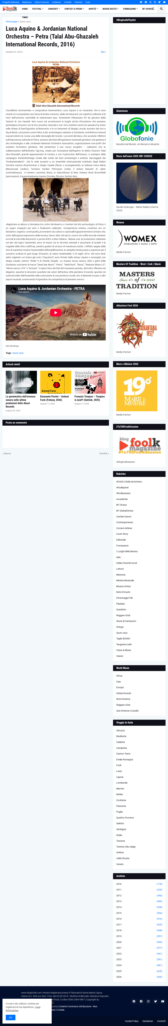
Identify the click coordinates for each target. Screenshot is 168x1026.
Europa (120, 687)
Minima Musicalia (125, 580)
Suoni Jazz (25, 21)
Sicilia (119, 835)
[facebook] (141, 2)
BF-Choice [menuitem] (147, 9)
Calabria (120, 742)
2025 (139, 971)
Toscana (120, 841)
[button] (153, 9)
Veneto (120, 864)
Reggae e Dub (123, 615)
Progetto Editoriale (10, 2)
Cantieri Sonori (123, 516)
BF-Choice (121, 505)
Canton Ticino (123, 753)
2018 (139, 930)
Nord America (123, 699)
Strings (120, 627)
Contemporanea (124, 522)
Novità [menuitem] (92, 9)
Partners (78, 2)
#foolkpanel (122, 487)
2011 (139, 889)
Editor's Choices (42, 2)
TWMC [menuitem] (25, 17)
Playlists (120, 603)
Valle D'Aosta (122, 858)
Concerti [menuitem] (53, 9)
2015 (139, 913)
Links (87, 2)
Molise (119, 794)
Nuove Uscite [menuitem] (110, 9)
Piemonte (121, 806)
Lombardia (121, 782)
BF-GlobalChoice (124, 510)
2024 (139, 965)
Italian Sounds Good (126, 563)
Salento (120, 823)
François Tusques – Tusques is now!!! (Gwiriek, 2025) (89, 398)
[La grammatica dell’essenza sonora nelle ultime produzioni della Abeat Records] (21, 382)
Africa (119, 675)
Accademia (122, 499)
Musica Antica (123, 586)
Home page (11, 21)
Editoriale (121, 539)
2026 (139, 977)
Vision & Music (123, 650)
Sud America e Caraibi (127, 710)
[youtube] (164, 2)
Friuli (118, 765)
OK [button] (10, 1017)
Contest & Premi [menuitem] (73, 9)
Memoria (120, 574)
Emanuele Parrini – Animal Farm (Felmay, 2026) (54, 398)
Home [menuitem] (25, 9)
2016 (139, 918)
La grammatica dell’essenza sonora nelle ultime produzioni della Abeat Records (20, 401)
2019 (139, 936)
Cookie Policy (131, 1021)
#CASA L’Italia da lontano (129, 481)
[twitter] (159, 2)
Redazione (27, 2)
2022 (139, 953)
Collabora (56, 2)
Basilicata (121, 736)
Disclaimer (148, 1021)
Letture (120, 569)
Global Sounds (123, 693)
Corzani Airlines (124, 528)
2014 (139, 907)
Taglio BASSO (123, 638)
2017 (139, 924)
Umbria (120, 852)
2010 (139, 884)
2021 (139, 947)
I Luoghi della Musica (127, 551)
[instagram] (150, 2)
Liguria (119, 777)
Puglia (119, 811)
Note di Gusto (123, 592)
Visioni (119, 656)
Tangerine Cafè (124, 644)
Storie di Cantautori (126, 621)
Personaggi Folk (124, 598)
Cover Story (122, 534)
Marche (120, 788)
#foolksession (123, 493)
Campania (121, 748)
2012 (139, 895)
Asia (118, 681)
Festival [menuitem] (37, 9)
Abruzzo (120, 730)
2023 (139, 959)
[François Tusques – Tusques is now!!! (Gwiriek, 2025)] (90, 382)
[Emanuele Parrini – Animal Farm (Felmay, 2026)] (55, 382)
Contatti (67, 2)
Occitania (121, 800)
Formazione (122, 545)
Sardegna (121, 829)
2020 (139, 942)
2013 (139, 901)
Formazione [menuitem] (129, 9)
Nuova (7, 453)
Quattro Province (125, 817)
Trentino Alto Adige (126, 846)
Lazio (119, 771)
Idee (118, 557)
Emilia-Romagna (124, 759)
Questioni (121, 609)
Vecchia (103, 453)
